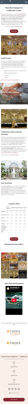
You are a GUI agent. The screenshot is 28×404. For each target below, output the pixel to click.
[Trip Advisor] (19, 389)
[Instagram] (15, 389)
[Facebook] (9, 389)
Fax (14, 374)
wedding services (18, 26)
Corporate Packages (14, 154)
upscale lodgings (6, 186)
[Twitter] (12, 389)
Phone (14, 365)
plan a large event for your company (9, 152)
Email (14, 382)
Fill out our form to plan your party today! (9, 79)
